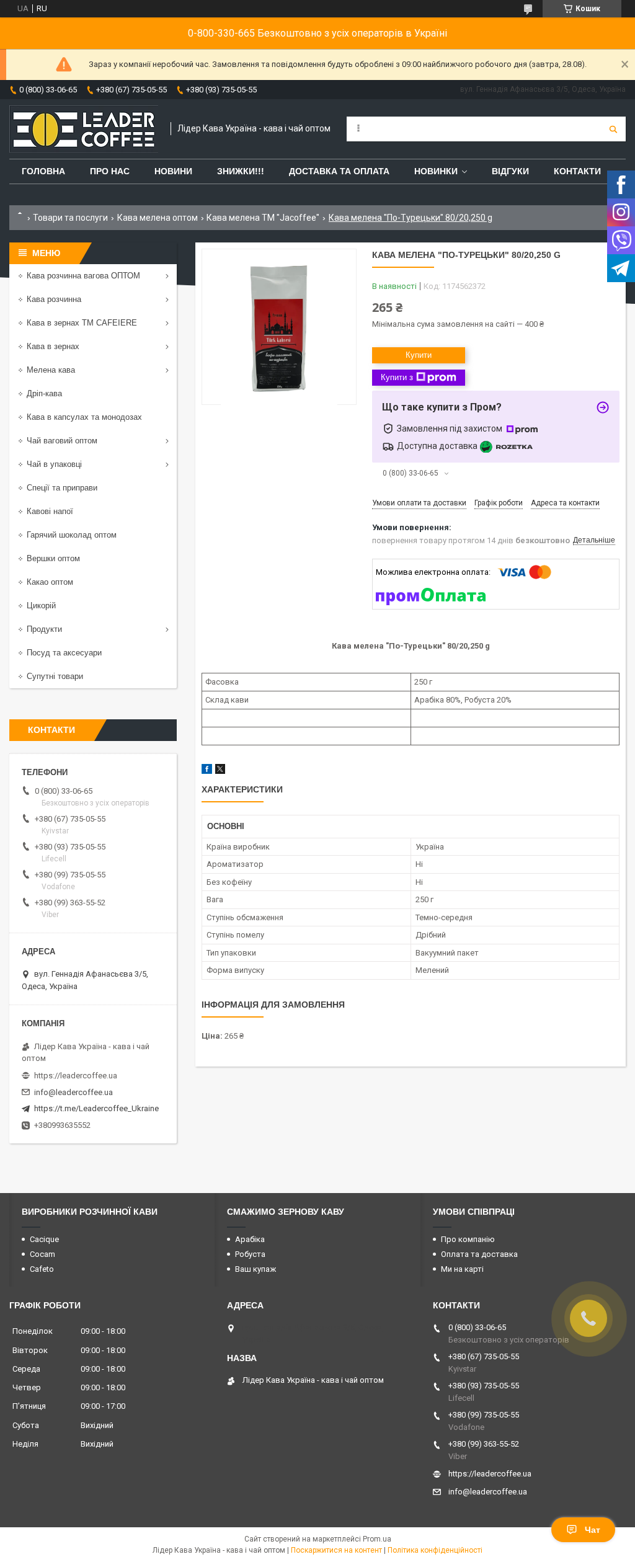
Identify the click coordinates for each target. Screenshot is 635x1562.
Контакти (577, 171)
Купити (419, 355)
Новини (173, 171)
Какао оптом (50, 582)
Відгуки (510, 171)
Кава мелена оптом (157, 218)
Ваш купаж (255, 1269)
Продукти (44, 629)
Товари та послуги (70, 218)
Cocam (42, 1254)
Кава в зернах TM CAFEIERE (82, 322)
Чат (592, 1530)
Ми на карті (462, 1269)
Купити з (397, 377)
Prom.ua (377, 1539)
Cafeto (42, 1269)
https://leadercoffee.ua (75, 1075)
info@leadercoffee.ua (73, 1092)
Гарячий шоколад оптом (72, 534)
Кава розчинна (54, 299)
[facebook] (207, 771)
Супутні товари (55, 676)
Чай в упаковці (54, 464)
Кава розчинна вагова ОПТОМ (83, 275)
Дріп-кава (44, 393)
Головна (43, 171)
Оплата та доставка (479, 1254)
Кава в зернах (53, 346)
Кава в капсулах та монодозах (84, 417)
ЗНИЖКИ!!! (240, 171)
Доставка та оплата (339, 171)
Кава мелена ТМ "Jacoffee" (262, 218)
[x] (220, 771)
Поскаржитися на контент (336, 1550)
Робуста (250, 1254)
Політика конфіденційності (435, 1550)
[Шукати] (613, 129)
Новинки (436, 171)
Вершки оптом (53, 558)
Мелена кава (51, 370)
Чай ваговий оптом (62, 440)
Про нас (110, 171)
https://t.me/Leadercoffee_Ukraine (96, 1108)
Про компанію (468, 1239)
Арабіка (250, 1239)
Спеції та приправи (62, 487)
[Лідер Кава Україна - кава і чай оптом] (83, 129)
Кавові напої (50, 511)
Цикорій (41, 605)
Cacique (44, 1239)
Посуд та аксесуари (64, 652)
